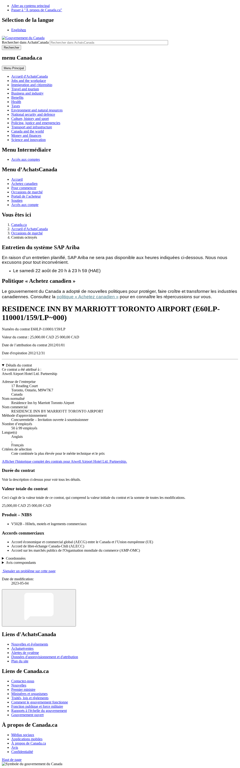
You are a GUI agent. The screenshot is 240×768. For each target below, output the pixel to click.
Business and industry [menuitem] (27, 93)
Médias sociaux (22, 735)
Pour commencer (23, 188)
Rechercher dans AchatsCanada (25, 42)
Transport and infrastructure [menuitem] (31, 127)
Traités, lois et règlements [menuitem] (30, 698)
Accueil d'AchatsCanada (29, 229)
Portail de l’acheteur (26, 196)
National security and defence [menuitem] (33, 114)
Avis (14, 747)
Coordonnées (16, 558)
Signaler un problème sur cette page (29, 571)
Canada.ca (19, 225)
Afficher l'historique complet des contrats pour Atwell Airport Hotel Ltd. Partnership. (64, 461)
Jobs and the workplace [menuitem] (28, 81)
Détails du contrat (19, 365)
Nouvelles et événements (29, 644)
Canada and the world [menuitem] (27, 131)
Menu (14, 68)
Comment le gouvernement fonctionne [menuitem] (39, 702)
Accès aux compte (24, 205)
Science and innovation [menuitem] (28, 140)
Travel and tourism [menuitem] (25, 89)
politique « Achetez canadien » (88, 296)
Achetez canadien (24, 184)
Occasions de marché (27, 192)
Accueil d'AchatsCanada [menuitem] (29, 76)
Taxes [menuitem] (15, 106)
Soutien (16, 201)
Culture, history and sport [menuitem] (30, 119)
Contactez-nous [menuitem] (22, 681)
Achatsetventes (22, 648)
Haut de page (12, 760)
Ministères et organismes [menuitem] (29, 694)
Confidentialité (22, 752)
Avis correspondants (21, 563)
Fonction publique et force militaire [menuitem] (37, 706)
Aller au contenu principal (30, 6)
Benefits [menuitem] (17, 97)
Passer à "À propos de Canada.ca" (36, 10)
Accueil (17, 179)
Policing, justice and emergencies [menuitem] (35, 123)
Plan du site (19, 661)
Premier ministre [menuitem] (23, 690)
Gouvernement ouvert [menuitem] (27, 715)
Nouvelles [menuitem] (18, 685)
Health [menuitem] (16, 102)
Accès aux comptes (25, 159)
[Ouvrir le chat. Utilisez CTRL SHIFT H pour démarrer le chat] (39, 608)
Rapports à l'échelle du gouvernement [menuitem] (39, 711)
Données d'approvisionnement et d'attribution (44, 657)
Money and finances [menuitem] (26, 136)
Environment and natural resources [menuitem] (37, 110)
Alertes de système (25, 653)
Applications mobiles (26, 739)
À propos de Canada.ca (28, 743)
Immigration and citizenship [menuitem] (31, 85)
